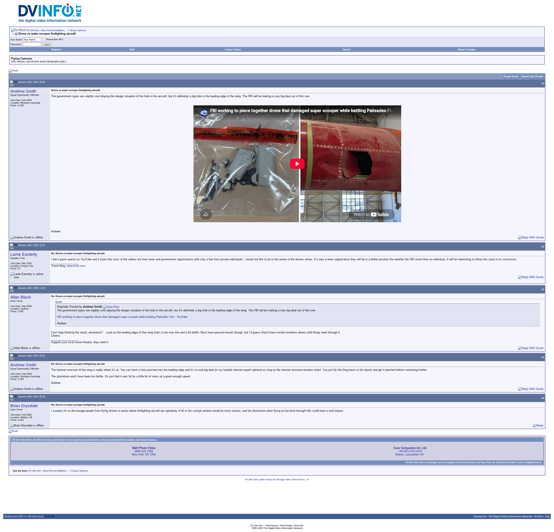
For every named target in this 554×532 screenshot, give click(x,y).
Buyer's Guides (467, 49)
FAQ (132, 49)
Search (347, 49)
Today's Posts (233, 49)
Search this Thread (532, 76)
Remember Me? (54, 39)
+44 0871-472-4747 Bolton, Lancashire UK (410, 451)
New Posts (298, 479)
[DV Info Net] (50, 21)
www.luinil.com (76, 265)
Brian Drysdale (24, 405)
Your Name (16, 39)
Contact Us (479, 516)
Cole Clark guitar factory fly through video (269, 479)
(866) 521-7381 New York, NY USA (144, 451)
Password (15, 44)
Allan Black (20, 297)
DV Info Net (32, 30)
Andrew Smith (23, 91)
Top (547, 516)
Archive (538, 516)
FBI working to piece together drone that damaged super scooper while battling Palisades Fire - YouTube (122, 316)
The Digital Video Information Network (510, 516)
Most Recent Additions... (54, 30)
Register (56, 49)
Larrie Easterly (23, 254)
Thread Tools (510, 76)
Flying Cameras (77, 30)
